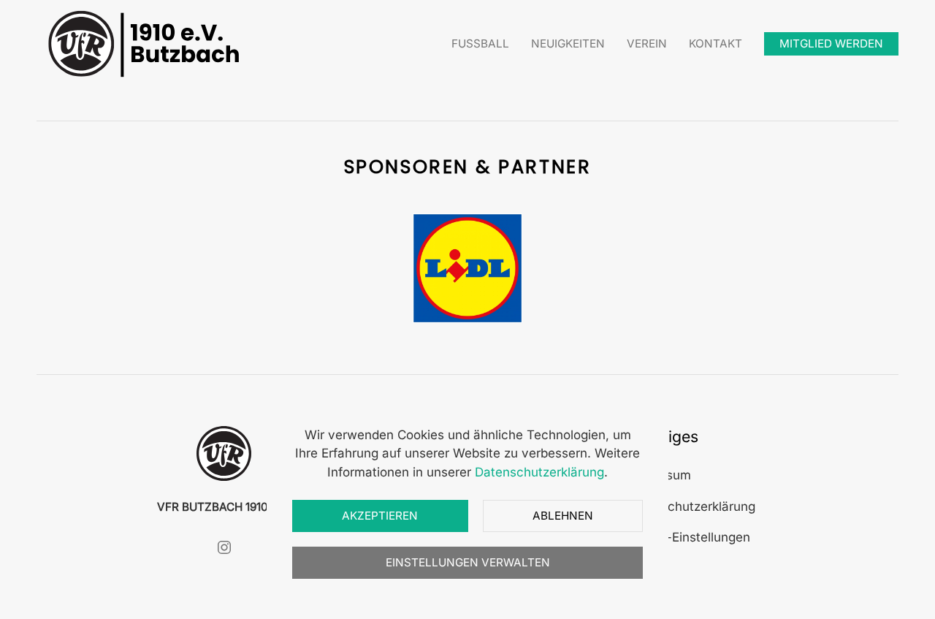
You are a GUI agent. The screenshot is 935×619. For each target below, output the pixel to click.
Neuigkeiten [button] (568, 43)
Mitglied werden (831, 43)
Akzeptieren (380, 516)
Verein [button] (647, 43)
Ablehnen (563, 516)
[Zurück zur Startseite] (146, 43)
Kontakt (715, 43)
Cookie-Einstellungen (688, 537)
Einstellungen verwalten (468, 562)
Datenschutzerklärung (690, 506)
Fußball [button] (480, 43)
